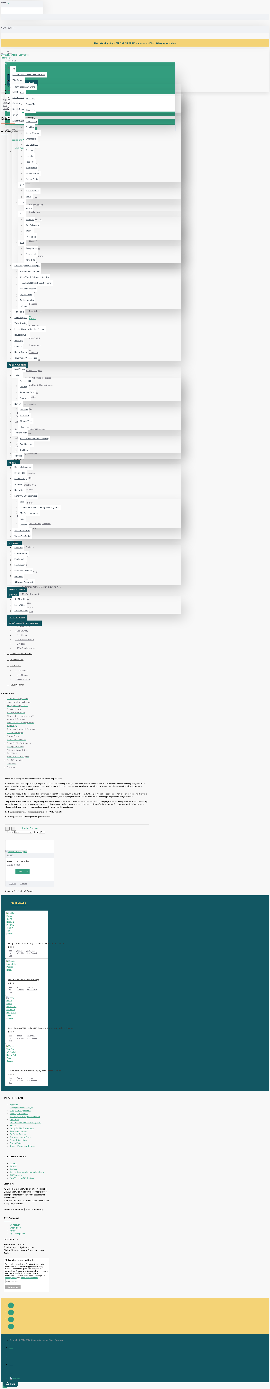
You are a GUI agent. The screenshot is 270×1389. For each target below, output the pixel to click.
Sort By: (10, 832)
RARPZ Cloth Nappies (18, 861)
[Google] (11, 1326)
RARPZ (10, 855)
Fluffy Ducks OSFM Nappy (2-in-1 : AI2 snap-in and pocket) (36, 943)
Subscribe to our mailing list (20, 1260)
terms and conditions (29, 1278)
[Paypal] (11, 1372)
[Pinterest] (11, 1319)
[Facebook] (11, 1305)
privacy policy (11, 1278)
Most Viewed (18, 903)
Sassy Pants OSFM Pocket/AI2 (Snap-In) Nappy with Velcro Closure (40, 1028)
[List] (13, 829)
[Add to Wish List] (9, 876)
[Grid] (7, 829)
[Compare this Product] (14, 877)
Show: (36, 832)
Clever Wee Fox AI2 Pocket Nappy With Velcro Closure (34, 1071)
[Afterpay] (15, 1378)
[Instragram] (11, 1312)
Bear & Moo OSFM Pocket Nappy (23, 979)
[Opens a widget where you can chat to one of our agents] (10, 1384)
